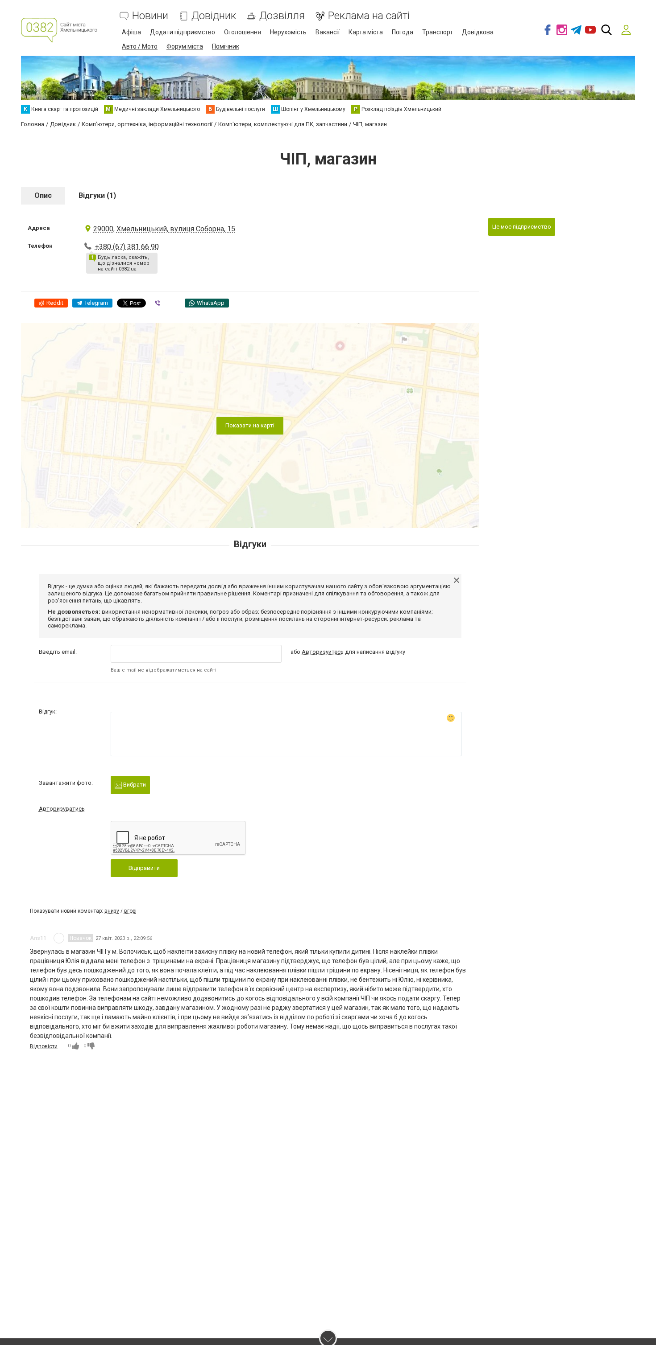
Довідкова (478, 32)
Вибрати (134, 784)
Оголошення (242, 32)
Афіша (131, 32)
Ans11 (38, 938)
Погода (402, 32)
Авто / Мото (140, 46)
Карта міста (366, 32)
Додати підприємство (182, 32)
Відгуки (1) (97, 195)
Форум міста (184, 46)
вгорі (130, 911)
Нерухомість (288, 32)
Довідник (213, 16)
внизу (111, 911)
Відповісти (44, 1046)
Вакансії (328, 32)
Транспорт (437, 32)
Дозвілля (282, 16)
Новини (150, 16)
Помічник (225, 46)
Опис (43, 195)
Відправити (144, 868)
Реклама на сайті (369, 16)
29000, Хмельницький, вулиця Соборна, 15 (164, 229)
